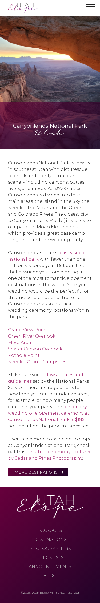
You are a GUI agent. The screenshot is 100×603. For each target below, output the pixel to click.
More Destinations (36, 472)
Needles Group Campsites (37, 361)
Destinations (50, 539)
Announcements (50, 566)
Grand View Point (27, 329)
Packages (50, 530)
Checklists (50, 557)
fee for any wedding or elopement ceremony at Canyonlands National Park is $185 (48, 413)
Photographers (50, 548)
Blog (50, 575)
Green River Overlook (31, 336)
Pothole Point (24, 355)
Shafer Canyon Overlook (35, 348)
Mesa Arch (19, 342)
